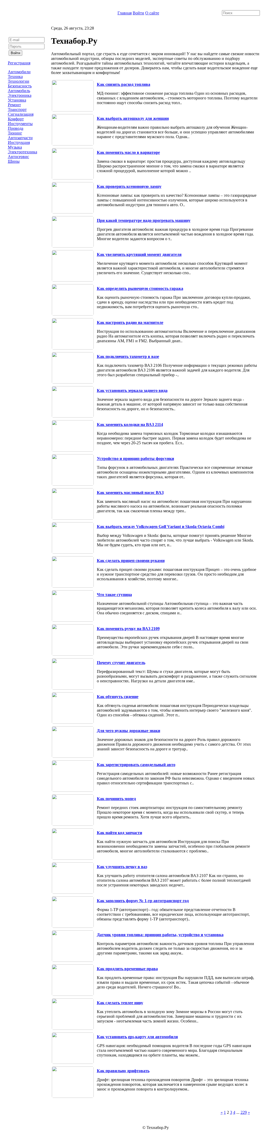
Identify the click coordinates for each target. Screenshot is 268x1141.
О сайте (152, 13)
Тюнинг (15, 133)
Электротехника (22, 152)
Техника (15, 76)
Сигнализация (21, 114)
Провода (15, 128)
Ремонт (14, 105)
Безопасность (20, 86)
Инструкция (19, 142)
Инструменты (20, 123)
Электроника (19, 95)
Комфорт (16, 119)
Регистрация (19, 63)
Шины (14, 161)
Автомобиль (19, 90)
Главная (125, 13)
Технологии (18, 81)
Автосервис (18, 156)
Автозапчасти (20, 138)
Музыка (15, 147)
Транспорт (17, 109)
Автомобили (19, 72)
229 (244, 1112)
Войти (138, 13)
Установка (17, 100)
